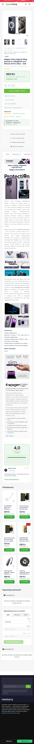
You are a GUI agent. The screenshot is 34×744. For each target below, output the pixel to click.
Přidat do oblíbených (10, 116)
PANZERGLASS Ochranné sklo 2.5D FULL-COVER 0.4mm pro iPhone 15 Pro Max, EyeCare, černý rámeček (24, 539)
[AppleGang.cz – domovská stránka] (17, 700)
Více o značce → (10, 436)
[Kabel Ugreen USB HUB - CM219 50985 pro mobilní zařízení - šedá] (9, 562)
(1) (11, 68)
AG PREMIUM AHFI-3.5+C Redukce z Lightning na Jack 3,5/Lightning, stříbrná (9, 507)
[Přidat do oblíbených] (13, 501)
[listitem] (7, 42)
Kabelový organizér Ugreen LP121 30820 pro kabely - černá (24, 572)
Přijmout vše (24, 741)
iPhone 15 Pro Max (8, 50)
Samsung (17, 614)
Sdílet (19, 116)
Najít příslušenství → (13, 642)
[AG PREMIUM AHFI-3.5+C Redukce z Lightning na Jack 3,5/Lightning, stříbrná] (9, 497)
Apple (9, 48)
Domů (5, 48)
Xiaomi (26, 614)
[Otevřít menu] (2, 4)
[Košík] (29, 4)
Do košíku (10, 516)
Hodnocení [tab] (28, 154)
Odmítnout (9, 741)
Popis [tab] (7, 154)
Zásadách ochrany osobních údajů (11, 713)
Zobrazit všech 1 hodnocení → (12, 479)
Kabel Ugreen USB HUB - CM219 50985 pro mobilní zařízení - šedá (9, 572)
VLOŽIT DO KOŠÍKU (17, 91)
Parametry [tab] (16, 154)
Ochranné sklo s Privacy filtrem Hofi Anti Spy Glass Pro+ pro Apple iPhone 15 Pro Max (24, 507)
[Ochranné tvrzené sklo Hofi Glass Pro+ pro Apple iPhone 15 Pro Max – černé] (9, 529)
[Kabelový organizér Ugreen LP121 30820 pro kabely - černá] (25, 562)
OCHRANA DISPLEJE (21, 48)
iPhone (13, 48)
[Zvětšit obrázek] (27, 35)
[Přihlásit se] (26, 4)
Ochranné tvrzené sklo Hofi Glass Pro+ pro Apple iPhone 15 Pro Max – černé (9, 539)
